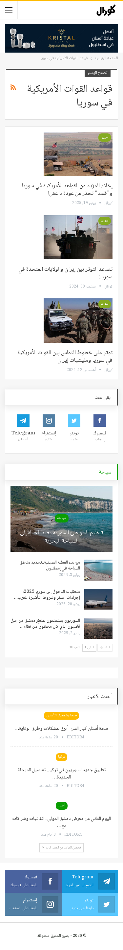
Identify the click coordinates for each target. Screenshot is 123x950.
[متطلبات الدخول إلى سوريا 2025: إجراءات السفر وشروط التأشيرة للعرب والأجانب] (98, 599)
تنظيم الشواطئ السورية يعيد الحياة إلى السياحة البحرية (61, 537)
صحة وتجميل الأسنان (61, 715)
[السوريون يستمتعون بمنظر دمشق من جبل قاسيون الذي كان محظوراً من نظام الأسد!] (98, 628)
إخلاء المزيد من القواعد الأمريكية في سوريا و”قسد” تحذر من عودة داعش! (67, 189)
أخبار (61, 805)
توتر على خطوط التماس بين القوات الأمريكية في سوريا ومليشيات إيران (65, 356)
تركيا (61, 756)
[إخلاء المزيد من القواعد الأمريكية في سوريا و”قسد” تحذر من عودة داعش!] (78, 154)
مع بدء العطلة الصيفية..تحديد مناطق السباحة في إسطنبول (49, 565)
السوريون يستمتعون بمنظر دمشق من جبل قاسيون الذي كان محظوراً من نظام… (45, 624)
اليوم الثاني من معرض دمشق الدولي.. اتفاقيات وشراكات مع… (61, 822)
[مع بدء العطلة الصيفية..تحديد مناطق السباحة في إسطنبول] (98, 570)
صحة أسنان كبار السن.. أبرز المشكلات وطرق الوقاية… (61, 729)
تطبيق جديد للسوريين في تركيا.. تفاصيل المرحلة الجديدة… (62, 774)
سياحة (61, 518)
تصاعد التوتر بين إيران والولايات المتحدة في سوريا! (65, 273)
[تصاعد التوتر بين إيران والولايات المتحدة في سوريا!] (78, 237)
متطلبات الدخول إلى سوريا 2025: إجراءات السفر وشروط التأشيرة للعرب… (47, 595)
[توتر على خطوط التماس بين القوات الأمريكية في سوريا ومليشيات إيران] (78, 320)
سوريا (105, 137)
